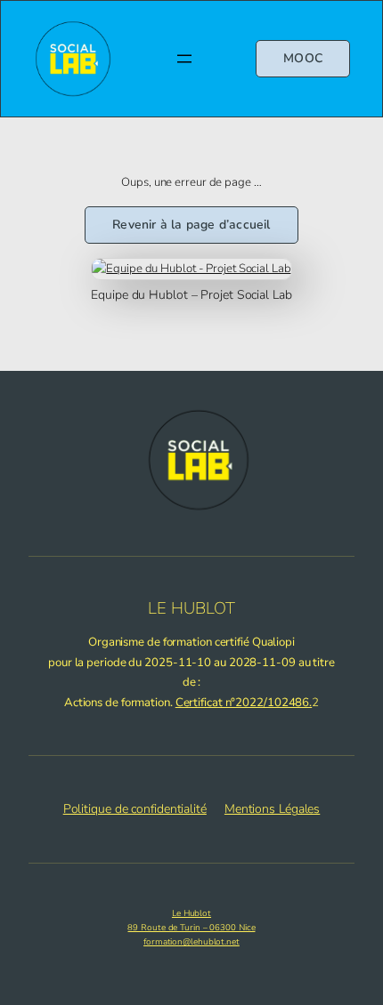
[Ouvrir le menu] (184, 58)
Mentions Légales (272, 808)
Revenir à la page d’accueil (191, 224)
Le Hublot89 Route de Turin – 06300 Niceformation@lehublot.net (191, 927)
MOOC (302, 58)
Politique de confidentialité (135, 808)
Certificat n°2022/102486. (244, 703)
